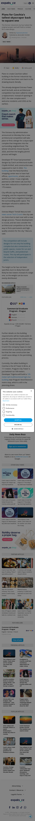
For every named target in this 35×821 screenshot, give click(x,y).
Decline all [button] (18, 424)
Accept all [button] (18, 420)
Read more (6, 401)
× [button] (31, 391)
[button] (17, 429)
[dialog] (17, 410)
